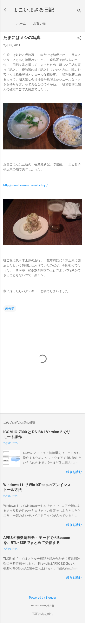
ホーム (21, 23)
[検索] (79, 11)
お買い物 (39, 23)
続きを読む (74, 472)
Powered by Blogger (42, 597)
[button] (79, 38)
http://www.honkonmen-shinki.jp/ (25, 185)
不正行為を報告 (42, 614)
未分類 (9, 308)
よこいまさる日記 (33, 10)
